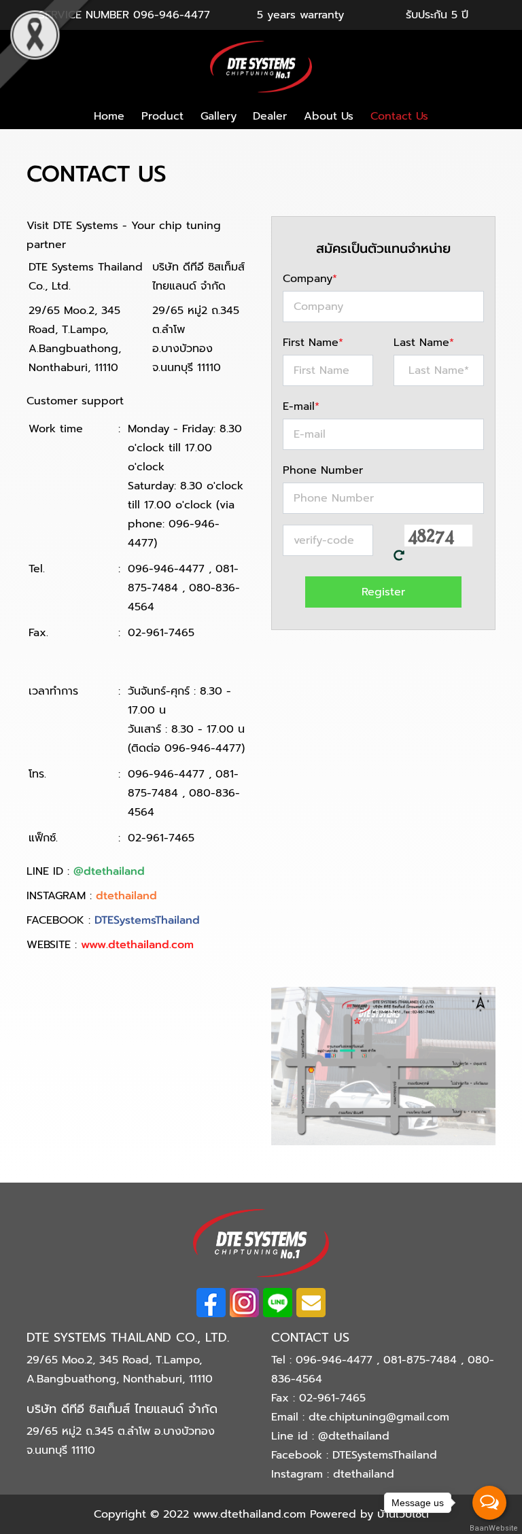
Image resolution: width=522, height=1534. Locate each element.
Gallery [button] (219, 116)
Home (109, 116)
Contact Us (399, 116)
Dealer (270, 116)
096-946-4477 (171, 15)
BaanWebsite (490, 1528)
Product (162, 116)
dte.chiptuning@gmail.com (379, 1417)
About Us (328, 116)
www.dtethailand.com (137, 945)
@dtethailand (109, 871)
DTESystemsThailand (147, 920)
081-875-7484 (422, 1360)
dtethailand (126, 896)
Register (383, 592)
